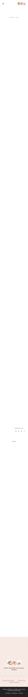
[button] (3, 3)
